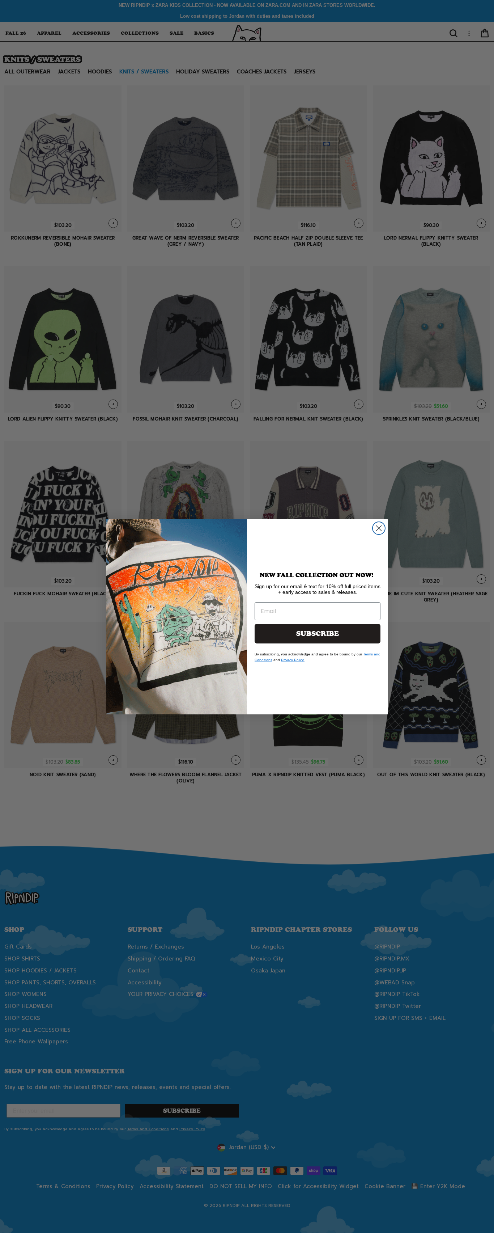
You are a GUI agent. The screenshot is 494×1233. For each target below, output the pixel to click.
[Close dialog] (378, 528)
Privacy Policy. (293, 660)
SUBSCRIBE (317, 634)
